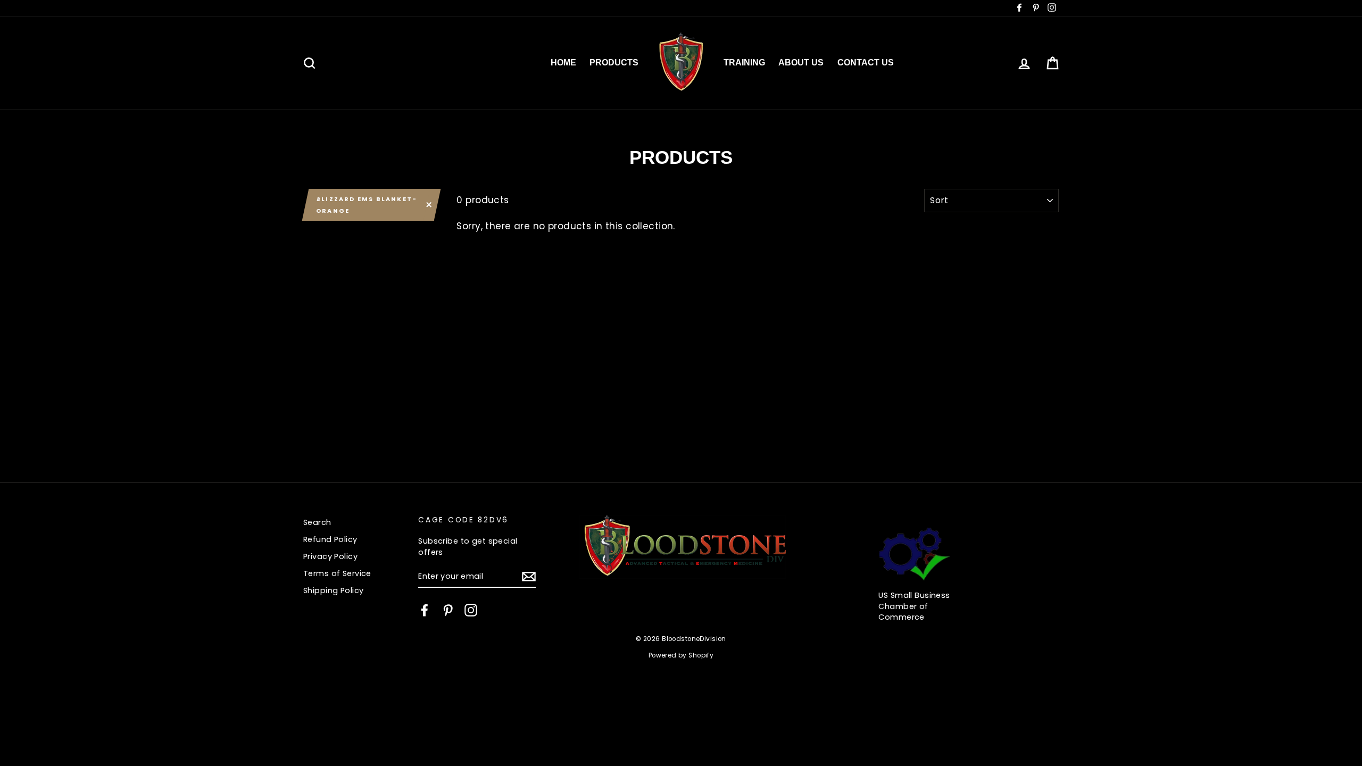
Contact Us (865, 62)
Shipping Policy (333, 590)
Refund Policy (330, 539)
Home (563, 62)
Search (317, 522)
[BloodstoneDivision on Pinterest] (448, 610)
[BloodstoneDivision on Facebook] (424, 610)
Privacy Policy (330, 556)
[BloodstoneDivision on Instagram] (470, 610)
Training (744, 62)
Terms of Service (337, 573)
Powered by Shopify (681, 655)
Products (613, 62)
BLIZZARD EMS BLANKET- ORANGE (366, 205)
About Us (801, 62)
